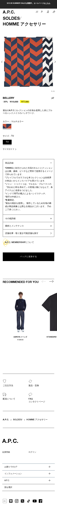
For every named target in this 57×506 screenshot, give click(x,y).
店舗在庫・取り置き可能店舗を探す (21, 233)
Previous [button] (2, 62)
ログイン (32, 452)
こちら (47, 3)
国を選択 (8, 487)
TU (7, 142)
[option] (28, 62)
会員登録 (6, 452)
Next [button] (55, 62)
